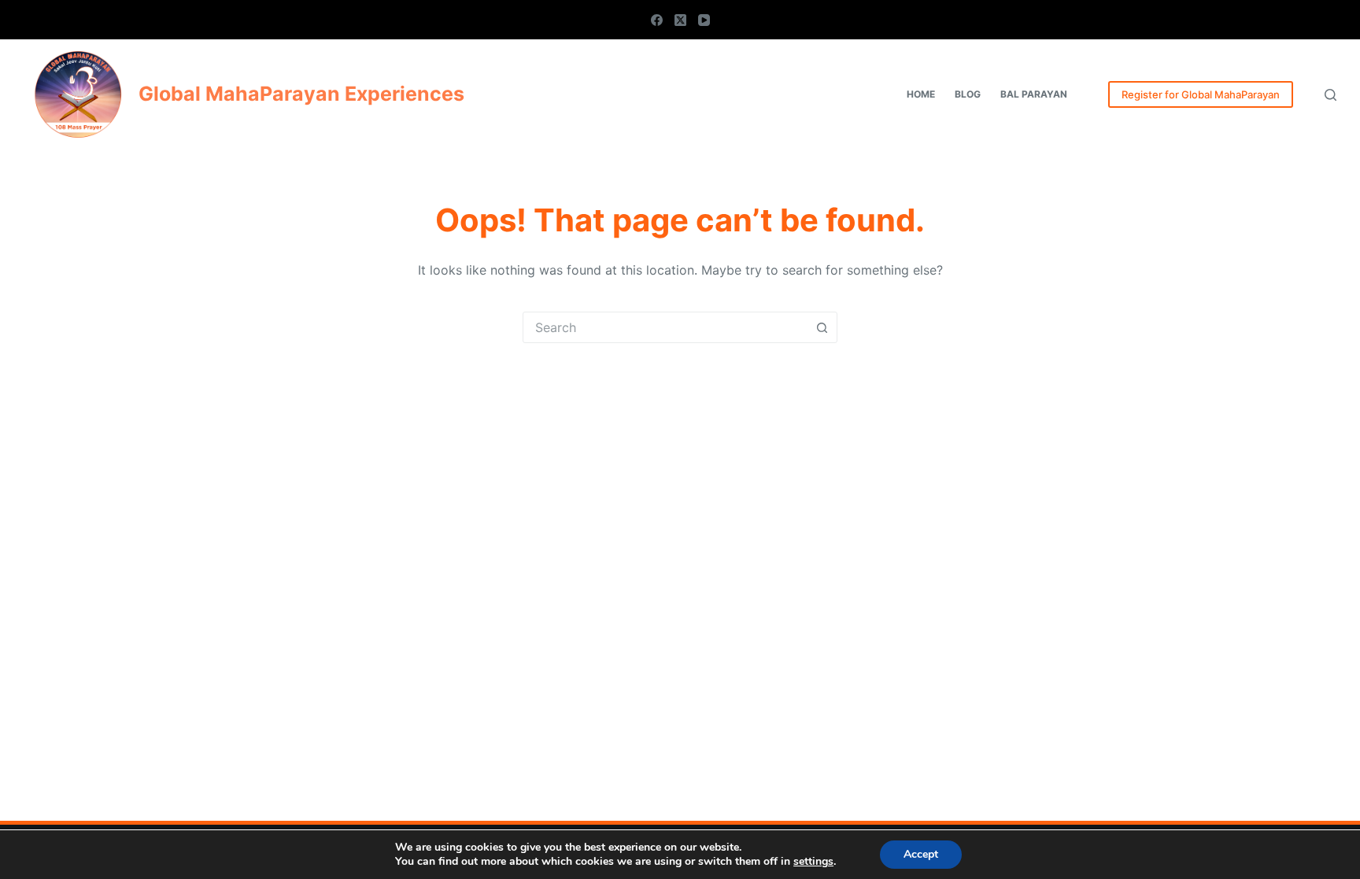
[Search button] (822, 327)
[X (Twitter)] (680, 20)
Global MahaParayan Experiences (301, 93)
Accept (921, 854)
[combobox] (665, 327)
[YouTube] (704, 20)
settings (813, 862)
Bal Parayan (1033, 94)
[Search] (1330, 95)
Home (921, 94)
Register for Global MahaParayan (1201, 94)
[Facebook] (657, 20)
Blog (968, 94)
